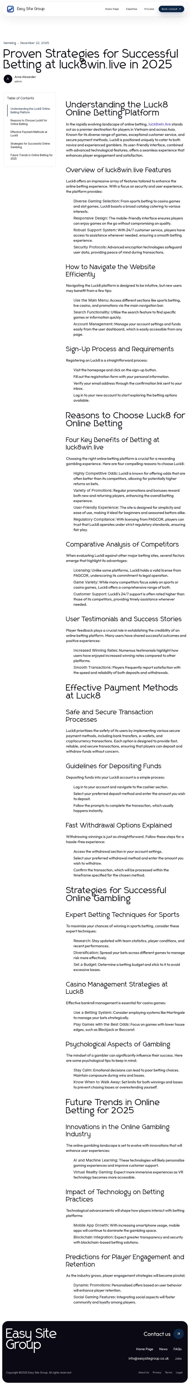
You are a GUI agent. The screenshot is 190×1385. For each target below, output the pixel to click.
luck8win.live (159, 124)
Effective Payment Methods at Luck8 (29, 133)
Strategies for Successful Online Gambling (30, 145)
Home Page (144, 1349)
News (163, 1349)
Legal (179, 1372)
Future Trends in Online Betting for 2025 (32, 156)
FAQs (177, 1349)
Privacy (157, 1372)
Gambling (10, 43)
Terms (168, 1372)
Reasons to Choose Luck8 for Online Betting (29, 122)
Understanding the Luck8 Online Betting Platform (30, 110)
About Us (143, 1372)
